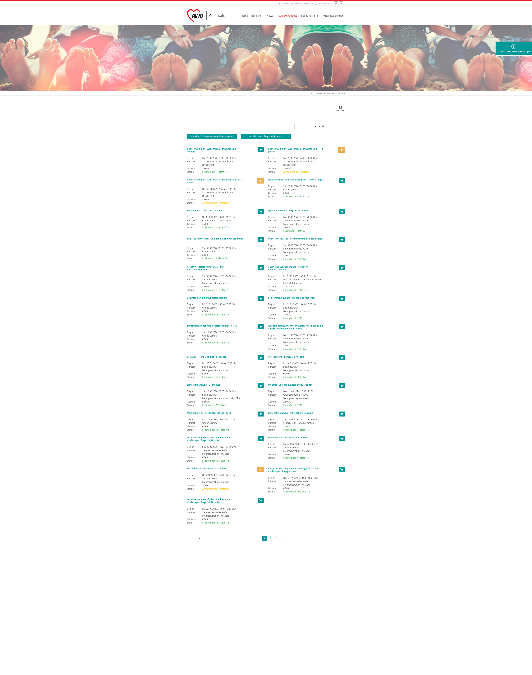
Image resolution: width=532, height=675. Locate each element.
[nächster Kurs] (199, 538)
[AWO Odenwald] (207, 15)
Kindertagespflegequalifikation (266, 136)
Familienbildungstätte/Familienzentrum (212, 136)
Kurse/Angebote (331, 93)
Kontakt (285, 3)
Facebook (336, 3)
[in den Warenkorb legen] (261, 149)
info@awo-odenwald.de (303, 3)
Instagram (341, 3)
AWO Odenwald (316, 93)
